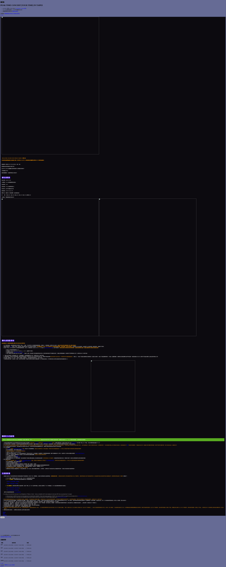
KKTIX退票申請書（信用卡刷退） (13, 487)
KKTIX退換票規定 (17, 492)
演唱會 (4, 512)
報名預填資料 (74, 442)
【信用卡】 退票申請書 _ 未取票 (13, 481)
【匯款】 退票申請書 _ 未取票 (12, 483)
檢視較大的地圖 (7, 536)
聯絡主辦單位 (15, 11)
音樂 (4, 513)
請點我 (23, 449)
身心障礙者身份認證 (50, 460)
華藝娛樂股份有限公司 (9, 13)
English (10, 564)
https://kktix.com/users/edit (36, 439)
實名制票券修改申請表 (48, 347)
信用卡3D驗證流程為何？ (80, 453)
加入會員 (36, 442)
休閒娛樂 (5, 515)
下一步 (1, 15)
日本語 (13, 564)
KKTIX (1, 565)
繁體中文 (6, 564)
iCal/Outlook (18, 8)
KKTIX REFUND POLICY (82, 496)
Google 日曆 (23, 8)
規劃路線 (2, 536)
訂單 (11, 346)
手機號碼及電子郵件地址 (47, 442)
